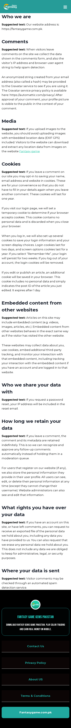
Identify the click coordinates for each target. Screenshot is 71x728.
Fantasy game (29, 151)
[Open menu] (65, 6)
